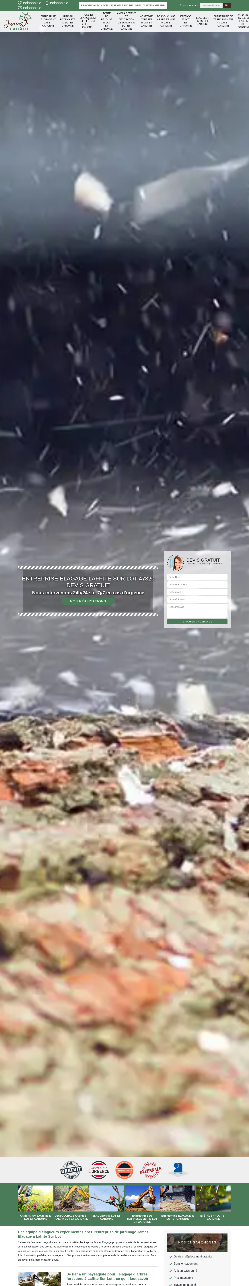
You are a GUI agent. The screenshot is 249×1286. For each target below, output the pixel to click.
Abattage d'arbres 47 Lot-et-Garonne (146, 21)
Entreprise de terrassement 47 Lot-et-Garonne (223, 21)
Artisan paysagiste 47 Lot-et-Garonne (67, 21)
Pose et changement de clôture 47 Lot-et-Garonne (88, 21)
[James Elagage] (18, 21)
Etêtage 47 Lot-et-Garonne (186, 21)
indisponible (31, 3)
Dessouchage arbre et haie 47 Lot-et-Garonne (166, 21)
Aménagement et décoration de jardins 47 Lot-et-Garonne (126, 21)
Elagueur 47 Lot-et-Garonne (202, 21)
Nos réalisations (88, 601)
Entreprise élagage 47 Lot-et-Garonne (48, 21)
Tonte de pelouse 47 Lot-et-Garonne (107, 21)
